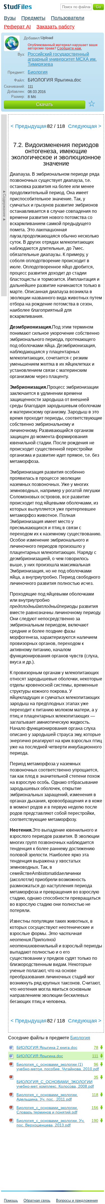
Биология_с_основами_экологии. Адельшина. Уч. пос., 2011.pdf (47, 1096)
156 (95, 1107)
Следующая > (84, 126)
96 (96, 1064)
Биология (38, 72)
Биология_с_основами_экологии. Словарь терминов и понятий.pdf (47, 1109)
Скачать (44, 104)
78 (96, 1047)
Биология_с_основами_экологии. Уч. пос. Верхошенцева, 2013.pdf (51, 1122)
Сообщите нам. (69, 48)
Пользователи (67, 18)
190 (95, 1120)
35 (96, 1077)
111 (95, 1056)
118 (95, 1094)
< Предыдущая (28, 126)
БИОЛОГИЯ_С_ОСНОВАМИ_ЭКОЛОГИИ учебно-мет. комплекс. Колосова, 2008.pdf (55, 1083)
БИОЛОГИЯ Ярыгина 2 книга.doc (47, 1047)
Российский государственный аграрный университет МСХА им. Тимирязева (62, 59)
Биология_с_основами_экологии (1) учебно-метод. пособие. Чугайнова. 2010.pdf (58, 1066)
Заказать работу (55, 27)
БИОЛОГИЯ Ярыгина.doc (40, 1056)
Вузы (10, 18)
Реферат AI (17, 27)
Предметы (33, 18)
